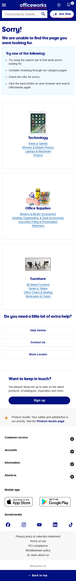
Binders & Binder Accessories (38, 214)
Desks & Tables (38, 288)
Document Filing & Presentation (38, 221)
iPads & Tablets (38, 143)
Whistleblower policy (38, 550)
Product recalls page (50, 421)
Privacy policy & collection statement (38, 536)
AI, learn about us (38, 555)
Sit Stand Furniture (38, 284)
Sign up (39, 400)
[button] (4, 6)
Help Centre (38, 330)
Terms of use (38, 541)
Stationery (38, 225)
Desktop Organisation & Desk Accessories (38, 217)
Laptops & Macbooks (38, 151)
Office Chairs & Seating (38, 292)
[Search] (43, 14)
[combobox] (24, 14)
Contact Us (38, 342)
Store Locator (38, 354)
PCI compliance (38, 545)
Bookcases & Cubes (38, 296)
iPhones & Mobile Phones (38, 147)
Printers (38, 155)
